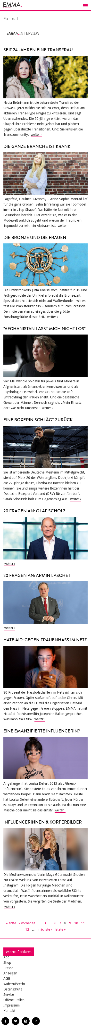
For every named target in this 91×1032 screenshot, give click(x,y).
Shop (7, 962)
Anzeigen (10, 973)
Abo (6, 957)
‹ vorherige (27, 923)
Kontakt (9, 1011)
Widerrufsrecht (14, 984)
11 (83, 923)
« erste (11, 923)
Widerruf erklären (19, 952)
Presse (8, 968)
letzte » (60, 929)
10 (76, 923)
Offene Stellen (14, 1000)
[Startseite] (45, 5)
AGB (6, 978)
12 (27, 929)
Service (8, 995)
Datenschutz (12, 989)
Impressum (11, 1005)
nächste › (45, 929)
